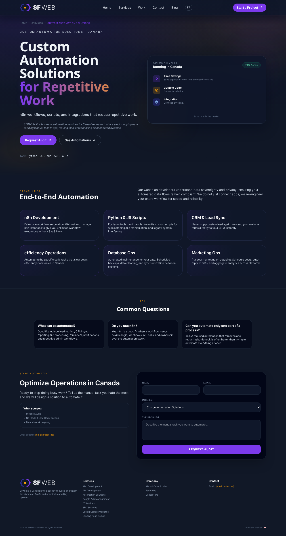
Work (141, 7)
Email (207, 382)
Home (107, 7)
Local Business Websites (96, 511)
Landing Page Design (94, 516)
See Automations (80, 140)
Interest (148, 399)
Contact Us (152, 494)
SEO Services (90, 507)
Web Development (92, 486)
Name (145, 382)
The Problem (150, 417)
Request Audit (38, 140)
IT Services (89, 503)
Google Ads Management (96, 499)
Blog (174, 7)
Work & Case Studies (156, 486)
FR (188, 7)
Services (124, 7)
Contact (158, 7)
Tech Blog (151, 490)
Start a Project (250, 7)
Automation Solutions (94, 494)
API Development (92, 490)
